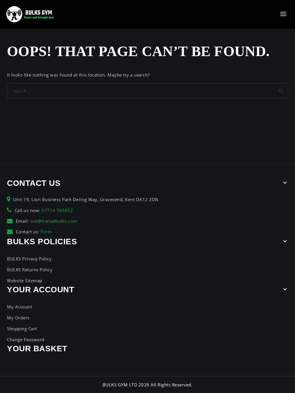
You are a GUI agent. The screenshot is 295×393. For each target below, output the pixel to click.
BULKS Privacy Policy (29, 259)
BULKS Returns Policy (29, 269)
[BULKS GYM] (30, 14)
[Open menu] (283, 14)
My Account (19, 307)
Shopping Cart (22, 328)
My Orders (18, 317)
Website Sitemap (24, 280)
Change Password (25, 339)
